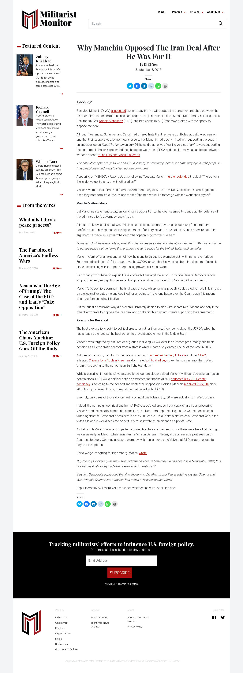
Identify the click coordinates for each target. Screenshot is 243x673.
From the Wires (99, 617)
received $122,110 (196, 384)
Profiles (177, 11)
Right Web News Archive (100, 624)
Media (58, 638)
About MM (213, 11)
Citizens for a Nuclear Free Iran (109, 360)
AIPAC (201, 355)
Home (160, 11)
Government (61, 622)
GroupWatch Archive (66, 649)
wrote (143, 453)
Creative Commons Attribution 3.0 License (158, 661)
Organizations (63, 633)
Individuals (61, 617)
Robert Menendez (111, 121)
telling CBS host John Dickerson (119, 155)
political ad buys (157, 360)
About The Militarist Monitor (137, 619)
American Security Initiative (168, 355)
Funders (59, 628)
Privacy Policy (134, 626)
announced (118, 111)
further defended (178, 176)
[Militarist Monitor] (49, 17)
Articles (195, 11)
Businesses (61, 644)
